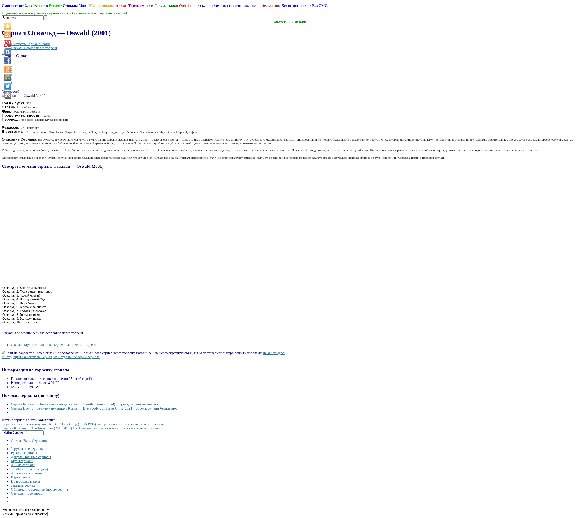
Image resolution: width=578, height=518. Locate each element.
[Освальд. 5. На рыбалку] (32, 303)
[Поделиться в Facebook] (7, 60)
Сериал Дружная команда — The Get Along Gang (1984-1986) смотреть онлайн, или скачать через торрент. (83, 424)
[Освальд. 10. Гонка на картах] (32, 323)
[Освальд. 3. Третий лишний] (32, 296)
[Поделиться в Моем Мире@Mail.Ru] (7, 77)
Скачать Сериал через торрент (34, 48)
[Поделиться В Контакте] (7, 52)
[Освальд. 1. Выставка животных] (32, 288)
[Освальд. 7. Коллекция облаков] (32, 311)
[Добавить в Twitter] (7, 86)
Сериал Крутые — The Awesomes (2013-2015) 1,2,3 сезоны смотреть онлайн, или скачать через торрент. (81, 428)
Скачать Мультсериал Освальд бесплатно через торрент (53, 345)
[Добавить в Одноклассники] (7, 69)
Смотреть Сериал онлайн (30, 44)
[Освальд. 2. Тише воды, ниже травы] (32, 292)
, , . (165, 5)
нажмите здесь (274, 353)
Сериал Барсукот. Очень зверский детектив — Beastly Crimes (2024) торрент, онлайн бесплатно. (85, 404)
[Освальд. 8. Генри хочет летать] (32, 315)
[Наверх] (7, 95)
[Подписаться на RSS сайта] (7, 34)
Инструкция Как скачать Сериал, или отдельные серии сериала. (51, 357)
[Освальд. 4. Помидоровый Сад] (32, 299)
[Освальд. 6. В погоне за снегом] (32, 307)
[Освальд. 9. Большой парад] (32, 319)
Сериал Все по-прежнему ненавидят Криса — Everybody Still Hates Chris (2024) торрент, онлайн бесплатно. (94, 408)
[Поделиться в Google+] (7, 43)
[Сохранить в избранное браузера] (7, 26)
